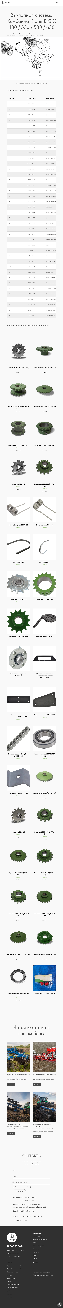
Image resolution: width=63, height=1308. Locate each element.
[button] (57, 2)
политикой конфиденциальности (31, 1187)
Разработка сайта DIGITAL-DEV (13, 1256)
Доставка (36, 1249)
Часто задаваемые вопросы (42, 1272)
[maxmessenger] (21, 1246)
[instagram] (19, 1246)
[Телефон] (8, 1246)
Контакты (36, 1252)
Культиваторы (11, 1278)
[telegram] (13, 1246)
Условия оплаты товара (40, 1269)
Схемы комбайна (23, 34)
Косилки (9, 1275)
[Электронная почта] (11, 1246)
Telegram (27, 1216)
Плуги (9, 1281)
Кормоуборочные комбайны (15, 1266)
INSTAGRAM (38, 1216)
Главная (9, 34)
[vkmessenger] (16, 1246)
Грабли (9, 1291)
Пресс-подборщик (12, 1287)
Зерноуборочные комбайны (15, 1269)
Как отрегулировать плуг (13, 1124)
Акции (35, 1242)
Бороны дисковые (12, 1272)
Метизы (9, 1294)
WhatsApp (16, 1216)
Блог (34, 1255)
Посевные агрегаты (13, 1284)
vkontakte (17, 1220)
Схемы (15, 34)
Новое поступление (39, 1246)
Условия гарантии (38, 1266)
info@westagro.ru (26, 1211)
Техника (9, 1297)
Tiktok (25, 1220)
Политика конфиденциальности (43, 1275)
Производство (37, 1236)
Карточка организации (40, 1239)
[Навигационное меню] (60, 2)
